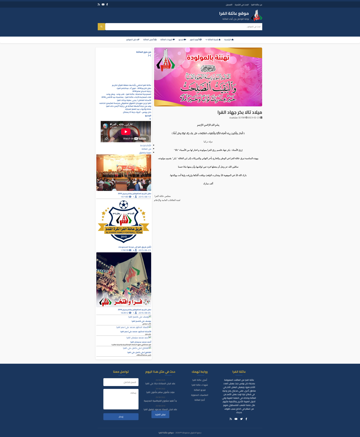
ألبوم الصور (194, 39)
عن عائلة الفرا (256, 4)
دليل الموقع (131, 39)
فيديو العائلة (200, 390)
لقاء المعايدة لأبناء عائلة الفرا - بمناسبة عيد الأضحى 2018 (126, 97)
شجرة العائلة (213, 39)
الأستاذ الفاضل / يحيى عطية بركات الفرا (134, 100)
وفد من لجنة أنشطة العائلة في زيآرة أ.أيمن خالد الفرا (128, 106)
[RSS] (99, 4)
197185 (125, 197)
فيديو (181, 39)
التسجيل (229, 4)
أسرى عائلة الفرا (199, 380)
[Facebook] (107, 4)
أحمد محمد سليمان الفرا (140, 342)
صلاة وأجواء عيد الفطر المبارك (138, 109)
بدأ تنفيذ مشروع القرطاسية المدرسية (160, 401)
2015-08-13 (145, 197)
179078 (125, 250)
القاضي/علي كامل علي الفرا (139, 352)
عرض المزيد (160, 414)
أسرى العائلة (148, 39)
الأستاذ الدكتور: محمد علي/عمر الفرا (135, 331)
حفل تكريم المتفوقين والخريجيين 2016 (134, 309)
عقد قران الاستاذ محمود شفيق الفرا (160, 409)
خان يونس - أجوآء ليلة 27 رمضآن (137, 112)
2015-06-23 (145, 250)
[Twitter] (241, 419)
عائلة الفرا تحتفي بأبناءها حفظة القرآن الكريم (131, 85)
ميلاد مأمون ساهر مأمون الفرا (160, 392)
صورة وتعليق (145, 152)
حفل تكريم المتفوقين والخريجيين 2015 (134, 193)
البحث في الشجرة (242, 4)
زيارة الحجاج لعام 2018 (141, 91)
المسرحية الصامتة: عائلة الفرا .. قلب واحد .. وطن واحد (128, 94)
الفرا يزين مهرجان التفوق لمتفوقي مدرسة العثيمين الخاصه (125, 103)
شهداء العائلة (166, 39)
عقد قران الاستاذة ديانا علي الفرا (160, 383)
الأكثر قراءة (145, 145)
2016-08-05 (145, 313)
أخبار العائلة (199, 400)
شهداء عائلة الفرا (200, 385)
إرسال (121, 416)
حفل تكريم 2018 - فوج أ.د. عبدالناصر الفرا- (133, 88)
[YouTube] (103, 4)
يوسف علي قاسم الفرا (141, 321)
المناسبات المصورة (199, 395)
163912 (125, 313)
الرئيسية (227, 39)
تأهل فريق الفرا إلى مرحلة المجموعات (134, 247)
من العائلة (146, 149)
